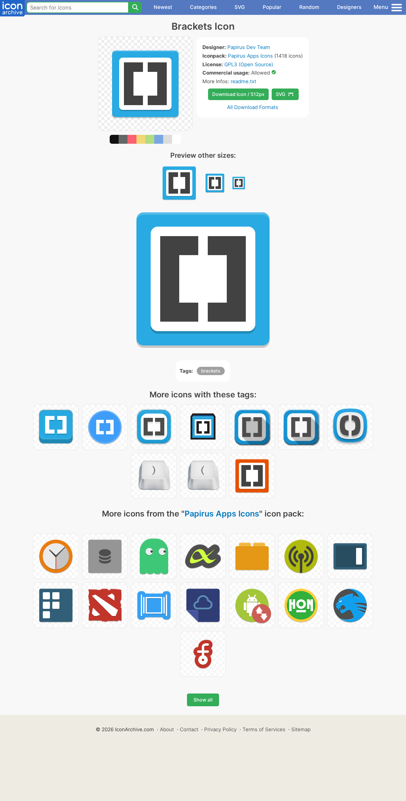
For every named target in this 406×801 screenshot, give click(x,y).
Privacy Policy (220, 729)
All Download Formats (252, 107)
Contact (189, 729)
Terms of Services (264, 729)
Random (309, 7)
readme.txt (243, 81)
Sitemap (301, 729)
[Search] (135, 7)
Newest (163, 7)
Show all (203, 700)
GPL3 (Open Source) (248, 64)
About (167, 729)
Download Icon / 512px (238, 94)
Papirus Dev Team (248, 47)
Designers (349, 7)
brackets (210, 371)
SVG (240, 7)
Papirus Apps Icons (250, 56)
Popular (272, 7)
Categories (203, 7)
